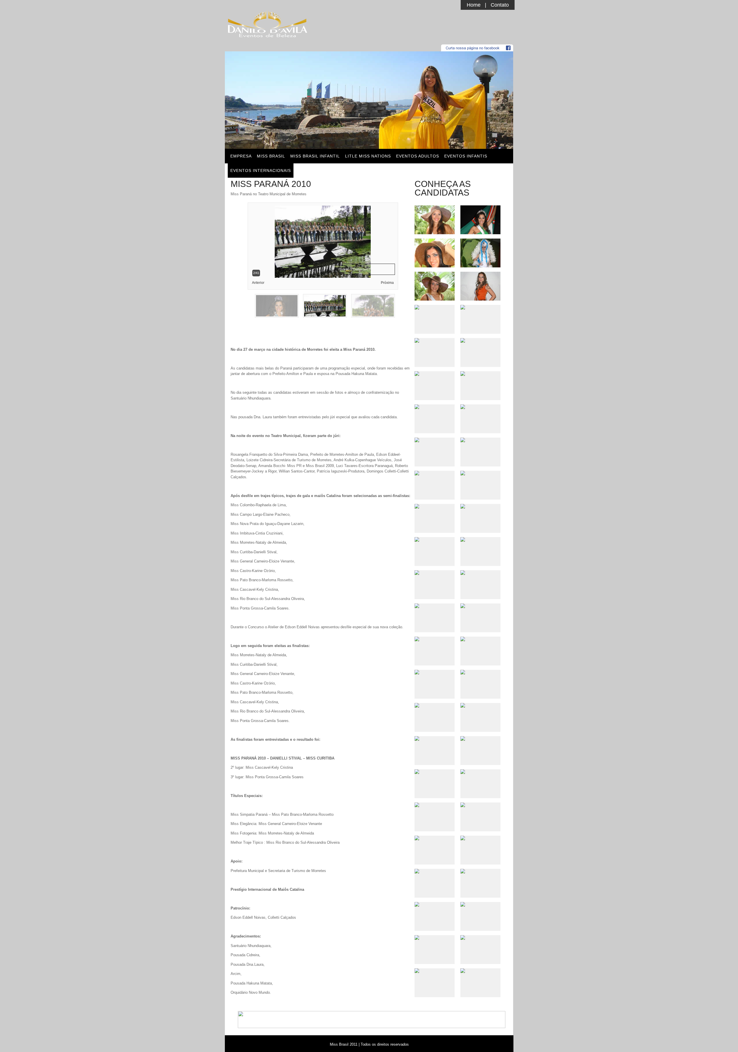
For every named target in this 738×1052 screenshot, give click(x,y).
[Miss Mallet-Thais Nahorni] (435, 572)
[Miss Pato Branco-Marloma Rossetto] (435, 672)
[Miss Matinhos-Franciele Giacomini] (435, 605)
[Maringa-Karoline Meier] (435, 838)
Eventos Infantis (465, 156)
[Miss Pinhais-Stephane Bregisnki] (435, 298)
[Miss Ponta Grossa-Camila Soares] (435, 639)
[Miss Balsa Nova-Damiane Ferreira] (435, 406)
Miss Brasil (271, 156)
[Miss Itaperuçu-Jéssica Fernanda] (435, 871)
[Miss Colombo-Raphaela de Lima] (435, 904)
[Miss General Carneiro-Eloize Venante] (435, 506)
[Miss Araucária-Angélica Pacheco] (435, 804)
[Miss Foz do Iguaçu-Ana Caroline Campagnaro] (435, 265)
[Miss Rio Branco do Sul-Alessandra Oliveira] (435, 373)
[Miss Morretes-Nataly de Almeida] (435, 771)
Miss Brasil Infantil (315, 156)
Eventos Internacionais (260, 170)
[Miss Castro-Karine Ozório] (435, 440)
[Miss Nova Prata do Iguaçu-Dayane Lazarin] (435, 539)
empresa (241, 156)
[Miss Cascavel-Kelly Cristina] (435, 307)
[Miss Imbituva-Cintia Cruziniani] (435, 473)
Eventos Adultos (417, 156)
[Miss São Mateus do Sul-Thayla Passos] (435, 340)
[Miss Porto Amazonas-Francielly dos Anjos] (435, 738)
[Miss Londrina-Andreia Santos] (435, 937)
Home (474, 5)
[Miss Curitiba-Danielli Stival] (435, 232)
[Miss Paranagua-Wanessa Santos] (435, 970)
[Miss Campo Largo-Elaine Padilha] (435, 705)
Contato (500, 5)
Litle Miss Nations (368, 156)
